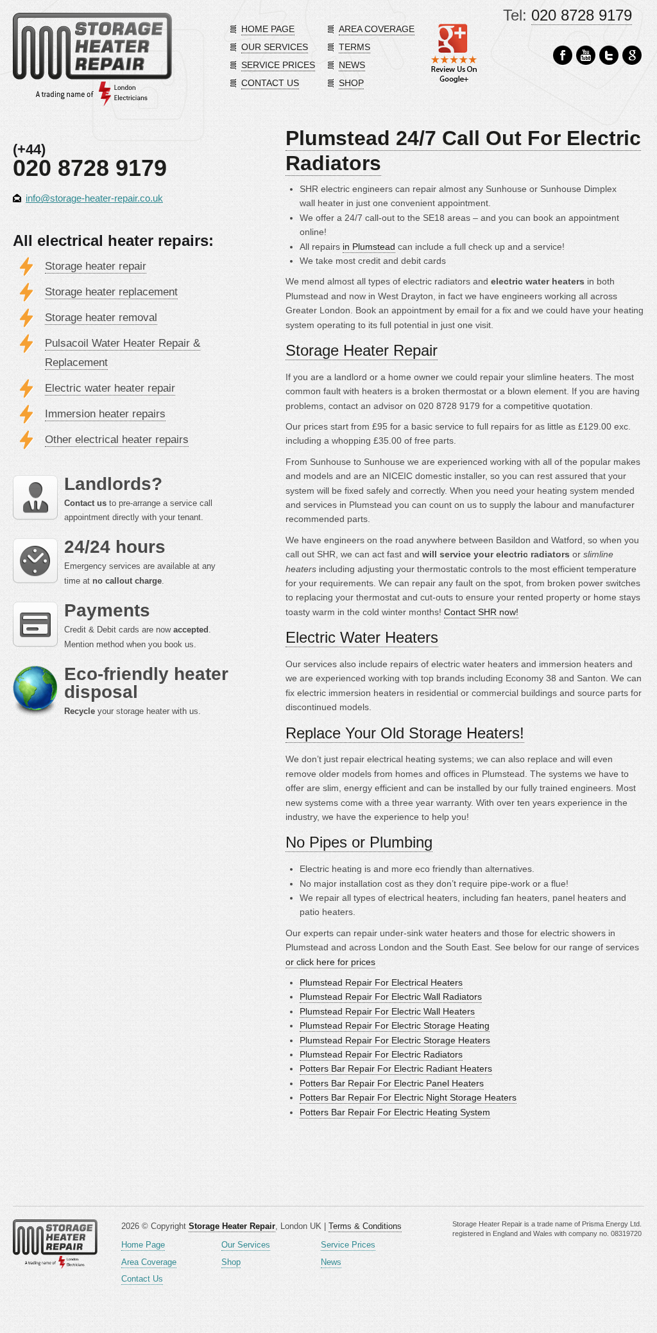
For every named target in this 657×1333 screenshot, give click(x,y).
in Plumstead (369, 246)
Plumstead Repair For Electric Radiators (381, 1054)
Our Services (245, 1245)
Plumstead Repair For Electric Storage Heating (395, 1025)
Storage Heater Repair (362, 350)
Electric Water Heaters (362, 637)
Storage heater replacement (111, 292)
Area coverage (376, 29)
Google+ (632, 55)
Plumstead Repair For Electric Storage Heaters (395, 1040)
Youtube (586, 55)
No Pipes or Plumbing (359, 842)
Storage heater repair (95, 266)
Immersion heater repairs (105, 414)
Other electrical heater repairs (117, 439)
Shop (351, 83)
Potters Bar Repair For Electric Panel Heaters (392, 1083)
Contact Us (142, 1279)
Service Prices (348, 1245)
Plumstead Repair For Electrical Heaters (381, 982)
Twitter (609, 55)
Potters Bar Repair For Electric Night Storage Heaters (408, 1097)
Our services (274, 47)
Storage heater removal (101, 317)
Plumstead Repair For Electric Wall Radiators (391, 996)
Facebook (562, 55)
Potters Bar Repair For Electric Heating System (395, 1112)
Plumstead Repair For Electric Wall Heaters (387, 1011)
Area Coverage (148, 1262)
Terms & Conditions (365, 1226)
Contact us (270, 83)
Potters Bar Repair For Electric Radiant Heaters (396, 1068)
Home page (267, 29)
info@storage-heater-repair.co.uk (94, 198)
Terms (354, 47)
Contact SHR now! (481, 612)
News (352, 65)
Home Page (143, 1245)
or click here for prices (330, 962)
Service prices (278, 65)
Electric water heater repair (110, 388)
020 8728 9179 (581, 15)
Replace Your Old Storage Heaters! (405, 733)
